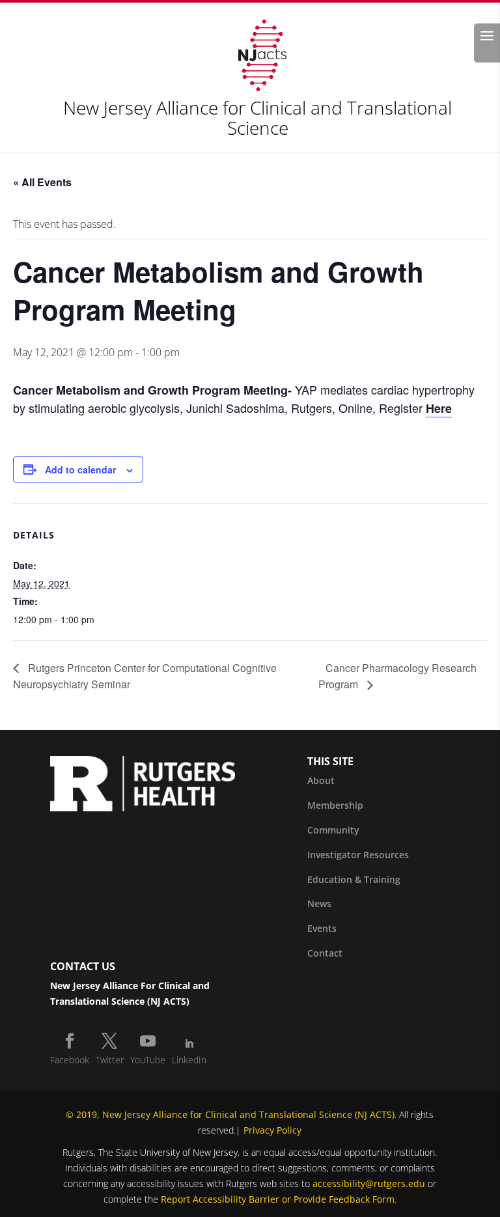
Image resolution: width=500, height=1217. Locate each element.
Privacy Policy (272, 1130)
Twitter (110, 1060)
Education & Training (353, 879)
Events (322, 928)
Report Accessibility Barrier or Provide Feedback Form (278, 1199)
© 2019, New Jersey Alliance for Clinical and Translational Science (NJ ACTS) (230, 1114)
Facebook (69, 1060)
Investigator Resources (358, 854)
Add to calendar (80, 469)
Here (439, 408)
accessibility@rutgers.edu (368, 1183)
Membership (335, 805)
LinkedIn (189, 1060)
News (319, 903)
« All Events (42, 182)
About (321, 780)
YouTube (147, 1060)
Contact (324, 953)
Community (333, 830)
